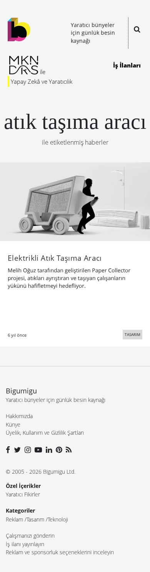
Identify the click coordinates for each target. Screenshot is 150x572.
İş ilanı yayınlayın (25, 544)
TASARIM (132, 334)
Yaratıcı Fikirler (23, 494)
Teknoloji (58, 519)
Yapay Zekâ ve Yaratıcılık (41, 81)
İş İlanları (127, 65)
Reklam (14, 519)
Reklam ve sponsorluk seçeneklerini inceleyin (60, 552)
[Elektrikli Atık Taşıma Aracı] (75, 201)
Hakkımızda (19, 416)
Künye (13, 424)
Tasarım (35, 519)
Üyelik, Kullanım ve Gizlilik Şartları (45, 432)
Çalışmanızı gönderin (30, 535)
